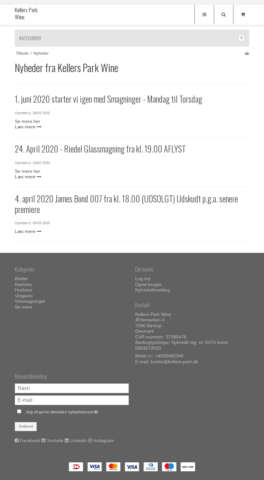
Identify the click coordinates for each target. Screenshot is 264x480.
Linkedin (78, 440)
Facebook (30, 440)
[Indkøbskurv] (242, 14)
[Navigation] (204, 14)
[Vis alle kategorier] (241, 38)
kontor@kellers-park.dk (174, 361)
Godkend (26, 426)
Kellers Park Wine (26, 13)
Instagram (103, 440)
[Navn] (72, 387)
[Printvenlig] (246, 53)
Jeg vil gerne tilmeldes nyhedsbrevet (77, 411)
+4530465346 (169, 355)
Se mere (23, 306)
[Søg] (223, 14)
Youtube (55, 440)
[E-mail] (72, 399)
